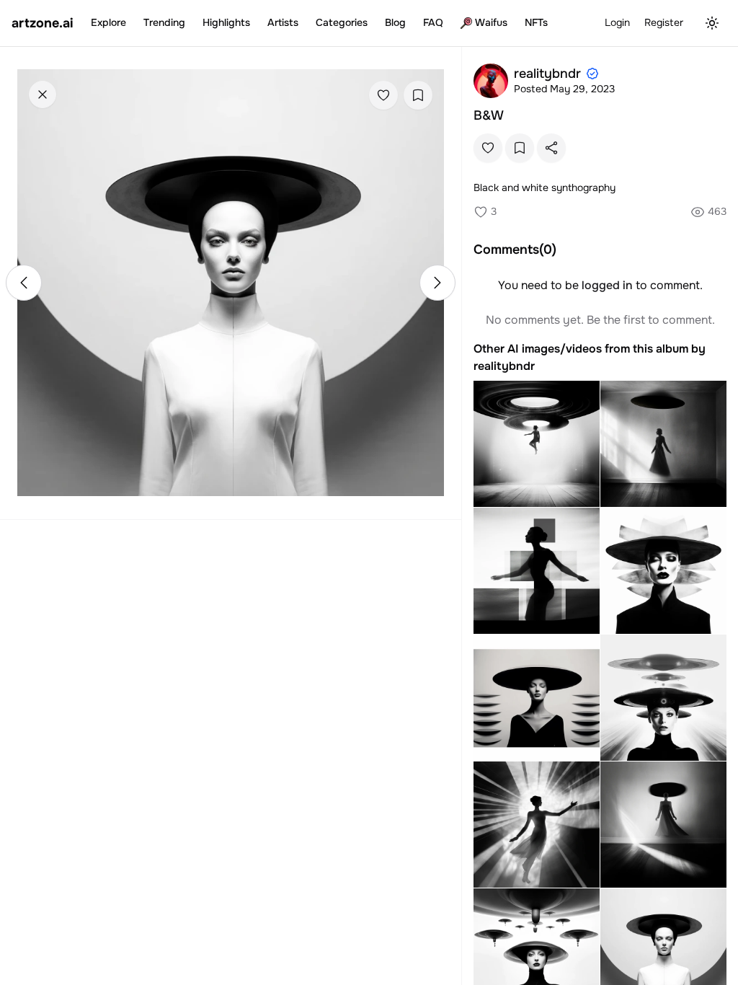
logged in (607, 285)
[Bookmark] (418, 95)
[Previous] (24, 283)
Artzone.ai (43, 23)
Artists (282, 22)
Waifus (491, 22)
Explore (108, 22)
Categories (342, 22)
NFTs (536, 22)
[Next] (437, 283)
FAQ (433, 22)
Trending (164, 22)
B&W (489, 115)
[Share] (551, 147)
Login (617, 22)
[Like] (383, 95)
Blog (395, 22)
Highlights (226, 22)
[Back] (42, 94)
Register (663, 22)
